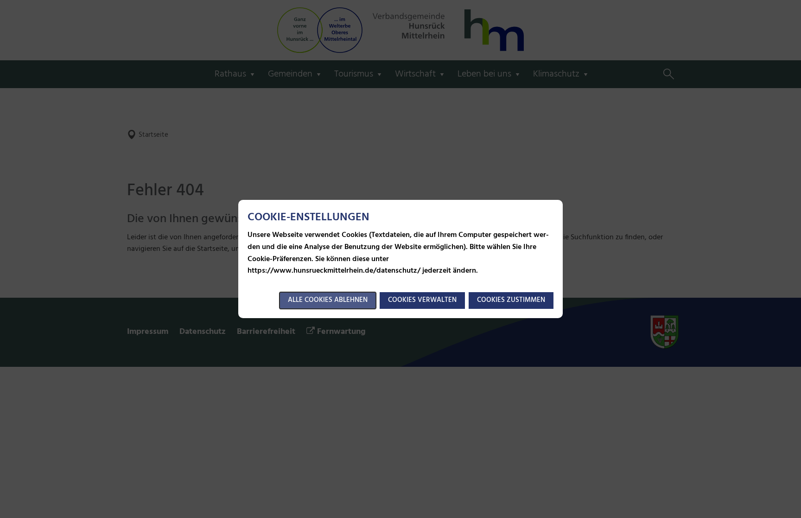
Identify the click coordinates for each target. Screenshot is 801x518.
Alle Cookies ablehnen (328, 300)
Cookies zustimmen (511, 300)
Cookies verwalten (422, 300)
